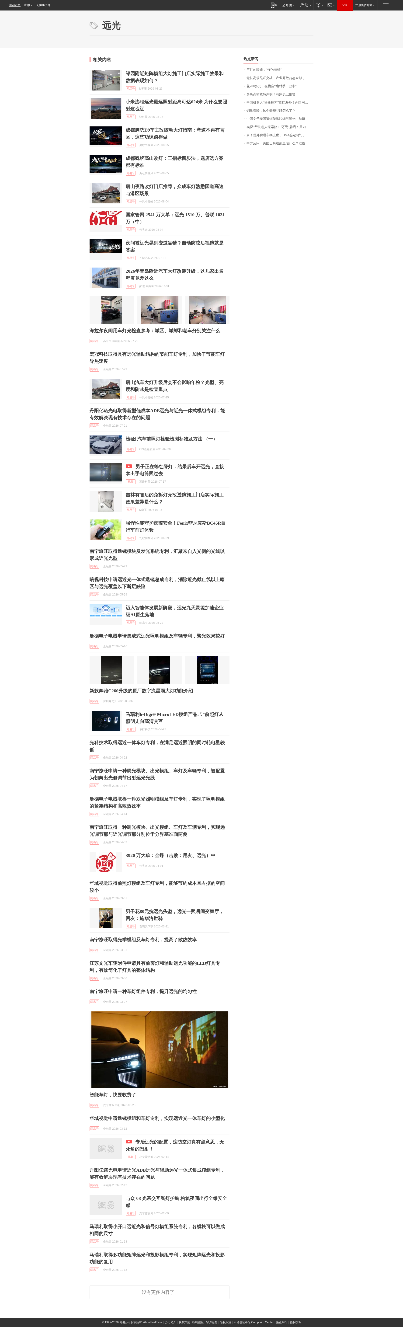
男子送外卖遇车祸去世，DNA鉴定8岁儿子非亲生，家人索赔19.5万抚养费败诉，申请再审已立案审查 (280, 135)
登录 (345, 5)
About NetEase (152, 1322)
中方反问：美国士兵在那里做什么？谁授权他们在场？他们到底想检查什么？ (280, 143)
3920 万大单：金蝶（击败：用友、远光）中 (170, 855)
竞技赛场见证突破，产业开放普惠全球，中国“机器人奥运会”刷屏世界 (280, 78)
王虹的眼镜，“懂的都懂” (264, 70)
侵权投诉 (295, 1322)
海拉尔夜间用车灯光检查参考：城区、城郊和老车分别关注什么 (155, 330)
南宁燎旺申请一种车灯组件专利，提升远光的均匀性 (143, 991)
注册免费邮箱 (363, 5)
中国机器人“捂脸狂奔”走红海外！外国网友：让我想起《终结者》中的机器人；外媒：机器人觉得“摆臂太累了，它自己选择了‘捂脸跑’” (280, 102)
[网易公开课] (288, 5)
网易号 (130, 88)
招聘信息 (198, 1322)
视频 (130, 481)
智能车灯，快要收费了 (113, 1094)
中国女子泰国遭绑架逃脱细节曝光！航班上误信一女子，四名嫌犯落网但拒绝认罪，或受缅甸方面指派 (280, 119)
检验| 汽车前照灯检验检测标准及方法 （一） (172, 438)
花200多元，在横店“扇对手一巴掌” (272, 86)
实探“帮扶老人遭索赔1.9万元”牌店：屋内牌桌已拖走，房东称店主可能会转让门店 (280, 127)
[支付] (319, 5)
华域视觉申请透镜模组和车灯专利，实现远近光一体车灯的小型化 (157, 1118)
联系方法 (184, 1322)
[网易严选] (305, 5)
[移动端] (274, 5)
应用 (27, 5)
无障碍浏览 (43, 5)
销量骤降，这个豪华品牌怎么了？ (271, 110)
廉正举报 (281, 1322)
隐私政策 (225, 1322)
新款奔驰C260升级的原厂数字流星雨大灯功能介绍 (141, 690)
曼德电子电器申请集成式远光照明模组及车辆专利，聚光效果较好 (157, 635)
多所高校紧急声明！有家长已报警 (271, 94)
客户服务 (211, 1322)
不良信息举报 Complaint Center (254, 1322)
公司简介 (170, 1322)
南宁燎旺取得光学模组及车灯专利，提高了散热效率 (143, 939)
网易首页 (15, 5)
